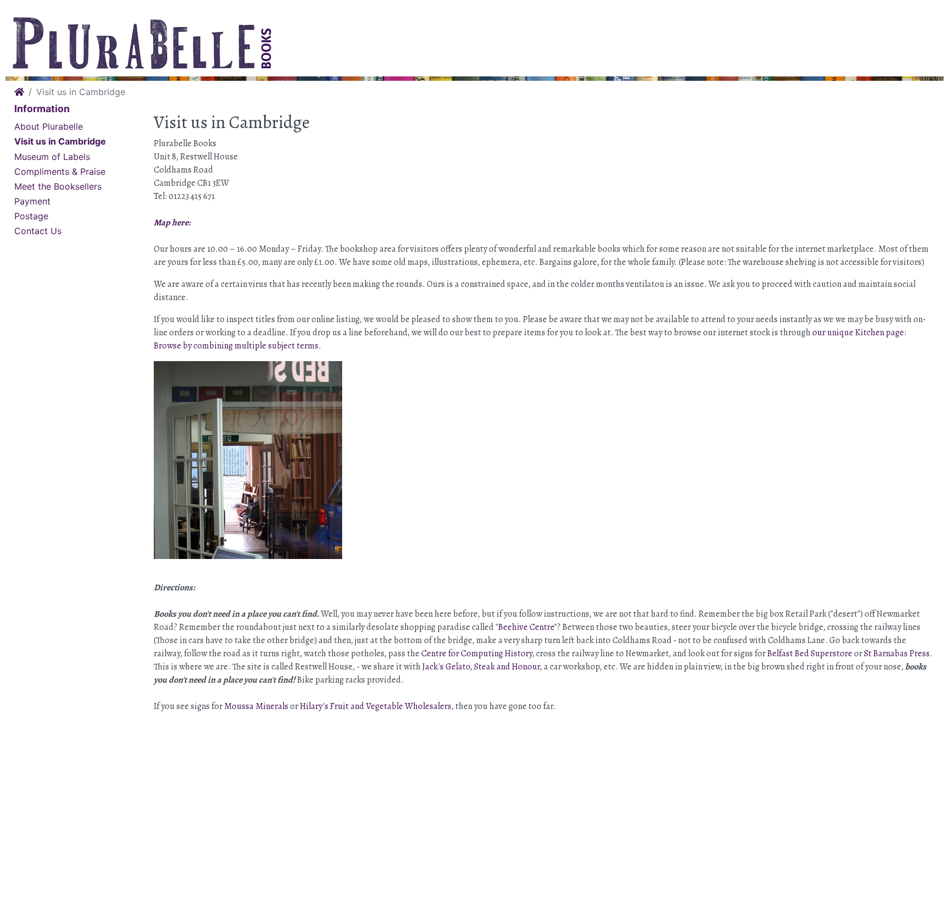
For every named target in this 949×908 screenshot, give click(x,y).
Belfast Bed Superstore (809, 653)
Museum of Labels (52, 156)
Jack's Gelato (446, 667)
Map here (171, 223)
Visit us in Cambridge (60, 141)
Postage (31, 216)
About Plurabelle (48, 126)
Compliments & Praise (59, 171)
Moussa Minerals (256, 706)
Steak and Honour (507, 667)
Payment (32, 201)
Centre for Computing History (476, 653)
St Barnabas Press (897, 653)
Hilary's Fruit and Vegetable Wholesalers (375, 706)
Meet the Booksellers (58, 186)
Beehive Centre (526, 627)
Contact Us (38, 230)
